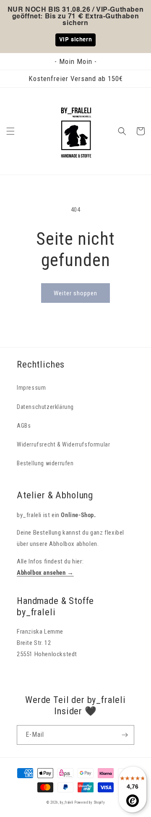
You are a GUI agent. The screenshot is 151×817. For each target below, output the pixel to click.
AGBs (24, 425)
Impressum (31, 387)
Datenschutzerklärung (45, 406)
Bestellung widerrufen (45, 463)
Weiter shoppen (75, 293)
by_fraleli (66, 802)
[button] (10, 131)
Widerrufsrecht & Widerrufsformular (63, 444)
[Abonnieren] (124, 735)
